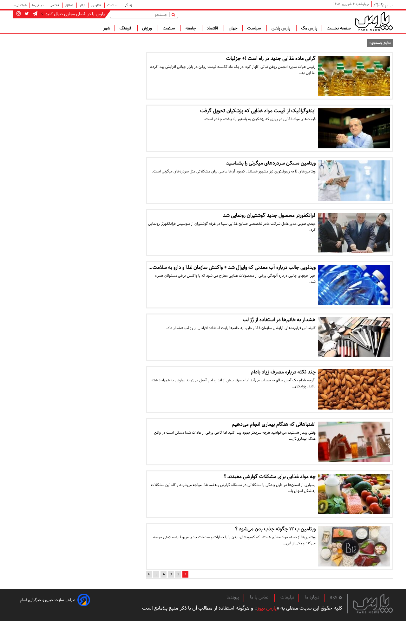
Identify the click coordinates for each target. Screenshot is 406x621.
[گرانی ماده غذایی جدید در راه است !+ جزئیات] (354, 76)
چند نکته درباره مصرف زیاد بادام (283, 372)
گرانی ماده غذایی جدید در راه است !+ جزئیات (271, 58)
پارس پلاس (281, 28)
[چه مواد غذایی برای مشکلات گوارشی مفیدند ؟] (354, 494)
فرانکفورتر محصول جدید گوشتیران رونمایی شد (269, 215)
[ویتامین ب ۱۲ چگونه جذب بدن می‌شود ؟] (354, 546)
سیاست (254, 28)
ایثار (82, 5)
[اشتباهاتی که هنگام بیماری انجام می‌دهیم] (354, 442)
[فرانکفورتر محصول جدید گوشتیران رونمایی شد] (354, 233)
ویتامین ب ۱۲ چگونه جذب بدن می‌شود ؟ (275, 529)
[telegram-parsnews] (34, 14)
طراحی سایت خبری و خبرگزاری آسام (47, 600)
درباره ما (312, 597)
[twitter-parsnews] (26, 14)
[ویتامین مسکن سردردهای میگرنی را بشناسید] (354, 180)
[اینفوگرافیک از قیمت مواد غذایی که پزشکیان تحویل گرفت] (354, 128)
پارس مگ (309, 28)
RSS (334, 597)
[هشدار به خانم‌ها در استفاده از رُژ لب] (354, 337)
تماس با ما (260, 597)
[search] (175, 14)
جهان (233, 28)
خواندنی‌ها (20, 5)
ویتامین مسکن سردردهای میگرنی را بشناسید (271, 163)
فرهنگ (126, 28)
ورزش (147, 28)
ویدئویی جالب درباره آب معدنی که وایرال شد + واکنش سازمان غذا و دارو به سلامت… (232, 267)
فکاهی (55, 5)
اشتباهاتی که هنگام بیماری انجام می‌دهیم (274, 424)
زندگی (128, 5)
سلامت (112, 5)
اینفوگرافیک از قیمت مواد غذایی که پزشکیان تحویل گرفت (258, 111)
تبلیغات (287, 597)
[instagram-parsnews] (18, 14)
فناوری (96, 5)
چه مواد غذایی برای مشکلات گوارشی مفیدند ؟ (270, 477)
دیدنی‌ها (38, 5)
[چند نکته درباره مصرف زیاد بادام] (354, 389)
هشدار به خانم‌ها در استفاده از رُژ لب (279, 320)
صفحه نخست (339, 28)
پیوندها (232, 597)
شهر (106, 28)
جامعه (191, 28)
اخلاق (69, 5)
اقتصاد (213, 28)
